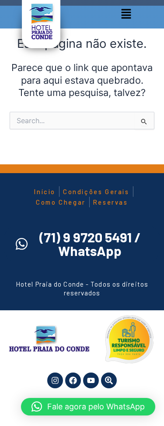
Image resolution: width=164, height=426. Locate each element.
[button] (126, 14)
